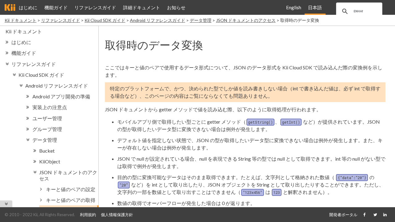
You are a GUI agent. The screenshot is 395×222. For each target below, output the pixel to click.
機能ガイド (56, 7)
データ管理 (200, 20)
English (293, 7)
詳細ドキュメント (141, 7)
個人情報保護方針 (117, 214)
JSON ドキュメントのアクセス (246, 20)
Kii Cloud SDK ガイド (105, 20)
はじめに (28, 7)
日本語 (315, 7)
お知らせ (176, 7)
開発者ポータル (343, 214)
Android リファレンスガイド (157, 20)
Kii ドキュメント (20, 20)
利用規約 (88, 214)
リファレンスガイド (95, 7)
